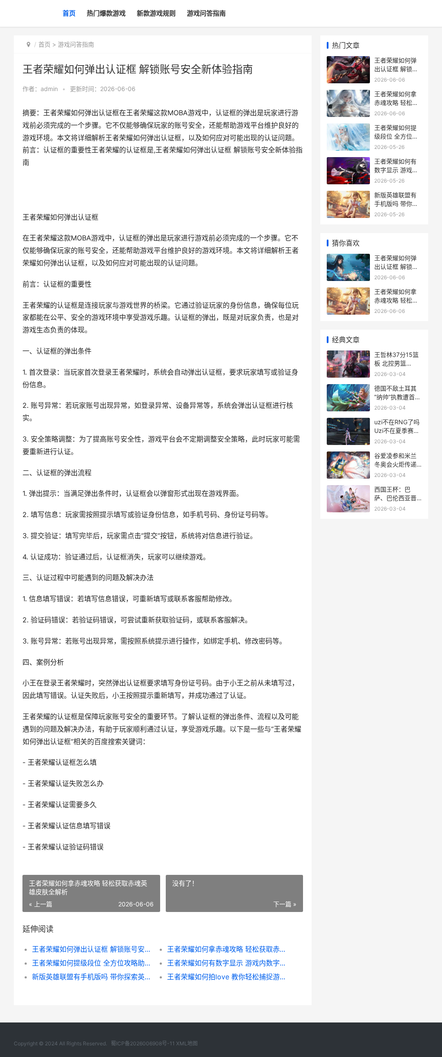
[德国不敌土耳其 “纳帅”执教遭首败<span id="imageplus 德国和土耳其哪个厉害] (348, 389)
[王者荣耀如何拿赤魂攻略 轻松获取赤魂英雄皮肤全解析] (348, 95)
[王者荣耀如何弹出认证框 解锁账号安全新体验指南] (348, 61)
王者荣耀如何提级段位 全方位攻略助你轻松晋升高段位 (93, 963)
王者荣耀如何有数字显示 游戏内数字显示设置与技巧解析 (228, 963)
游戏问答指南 (206, 13)
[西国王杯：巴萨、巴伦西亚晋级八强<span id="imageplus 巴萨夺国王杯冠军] (348, 490)
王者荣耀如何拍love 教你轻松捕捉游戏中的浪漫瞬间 (228, 976)
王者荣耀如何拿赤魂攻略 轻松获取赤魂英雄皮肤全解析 (228, 949)
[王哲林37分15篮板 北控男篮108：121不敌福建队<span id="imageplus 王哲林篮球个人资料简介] (348, 356)
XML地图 (187, 1043)
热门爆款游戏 (106, 13)
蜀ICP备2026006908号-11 (143, 1043)
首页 (69, 13)
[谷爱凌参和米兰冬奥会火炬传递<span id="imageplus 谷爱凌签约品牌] (348, 457)
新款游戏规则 (156, 13)
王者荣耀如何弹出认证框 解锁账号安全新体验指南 (93, 949)
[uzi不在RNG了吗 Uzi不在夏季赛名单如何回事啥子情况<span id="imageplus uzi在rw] (348, 423)
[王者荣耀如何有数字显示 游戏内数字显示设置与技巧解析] (348, 162)
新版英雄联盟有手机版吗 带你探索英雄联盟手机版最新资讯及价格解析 (93, 976)
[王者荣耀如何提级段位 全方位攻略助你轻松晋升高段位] (348, 129)
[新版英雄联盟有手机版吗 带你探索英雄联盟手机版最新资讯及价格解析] (348, 196)
